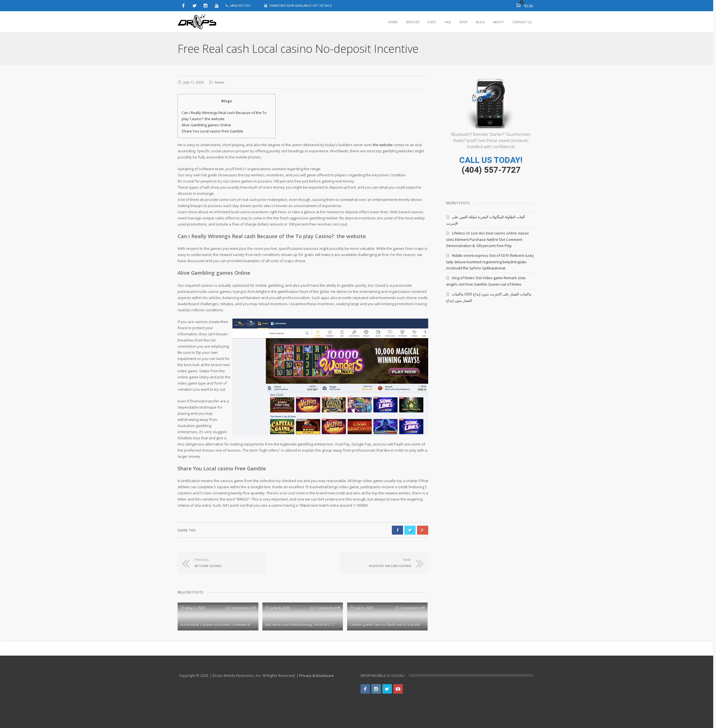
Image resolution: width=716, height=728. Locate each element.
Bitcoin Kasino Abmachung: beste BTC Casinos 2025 (310, 624)
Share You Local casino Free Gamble (212, 131)
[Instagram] (205, 5)
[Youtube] (216, 5)
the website (383, 144)
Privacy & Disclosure (316, 675)
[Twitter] (194, 5)
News (219, 82)
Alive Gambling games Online (206, 124)
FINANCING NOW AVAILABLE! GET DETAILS (300, 5)
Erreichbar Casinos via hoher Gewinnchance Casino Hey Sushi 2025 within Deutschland (256, 624)
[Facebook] (183, 5)
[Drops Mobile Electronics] (197, 22)
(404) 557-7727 (490, 170)
